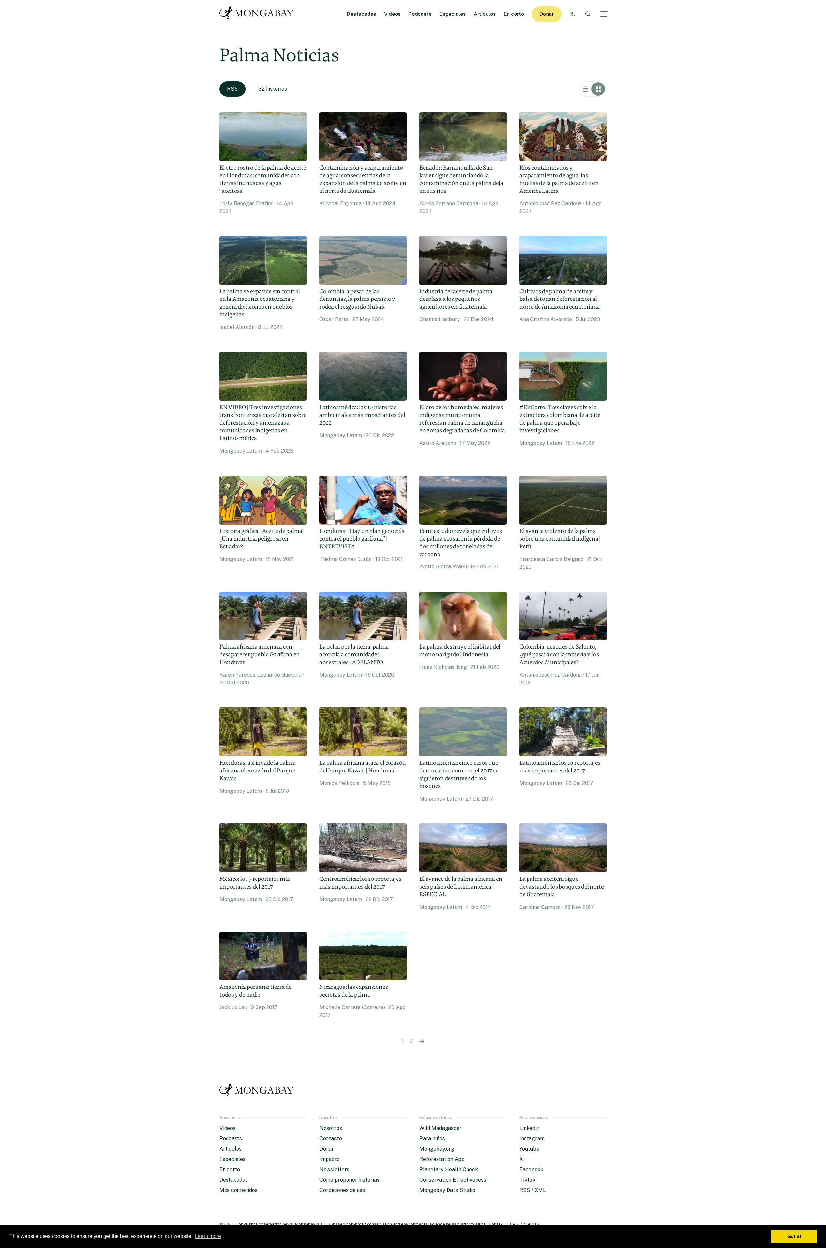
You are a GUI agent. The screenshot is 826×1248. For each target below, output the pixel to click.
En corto (514, 14)
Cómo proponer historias (349, 1180)
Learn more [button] (208, 1236)
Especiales (452, 14)
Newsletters (334, 1169)
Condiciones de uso (342, 1190)
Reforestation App (442, 1159)
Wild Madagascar (440, 1128)
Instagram (532, 1138)
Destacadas (361, 14)
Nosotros (330, 1128)
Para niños (432, 1138)
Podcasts (420, 14)
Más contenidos (238, 1190)
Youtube (529, 1149)
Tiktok (527, 1180)
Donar (546, 14)
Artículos (485, 14)
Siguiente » (421, 1041)
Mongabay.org (436, 1149)
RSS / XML (532, 1190)
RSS (232, 89)
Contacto (330, 1138)
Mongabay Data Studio (447, 1190)
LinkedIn (529, 1128)
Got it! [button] (794, 1236)
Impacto (329, 1159)
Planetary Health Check (448, 1169)
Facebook (531, 1169)
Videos (392, 14)
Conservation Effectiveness (452, 1180)
